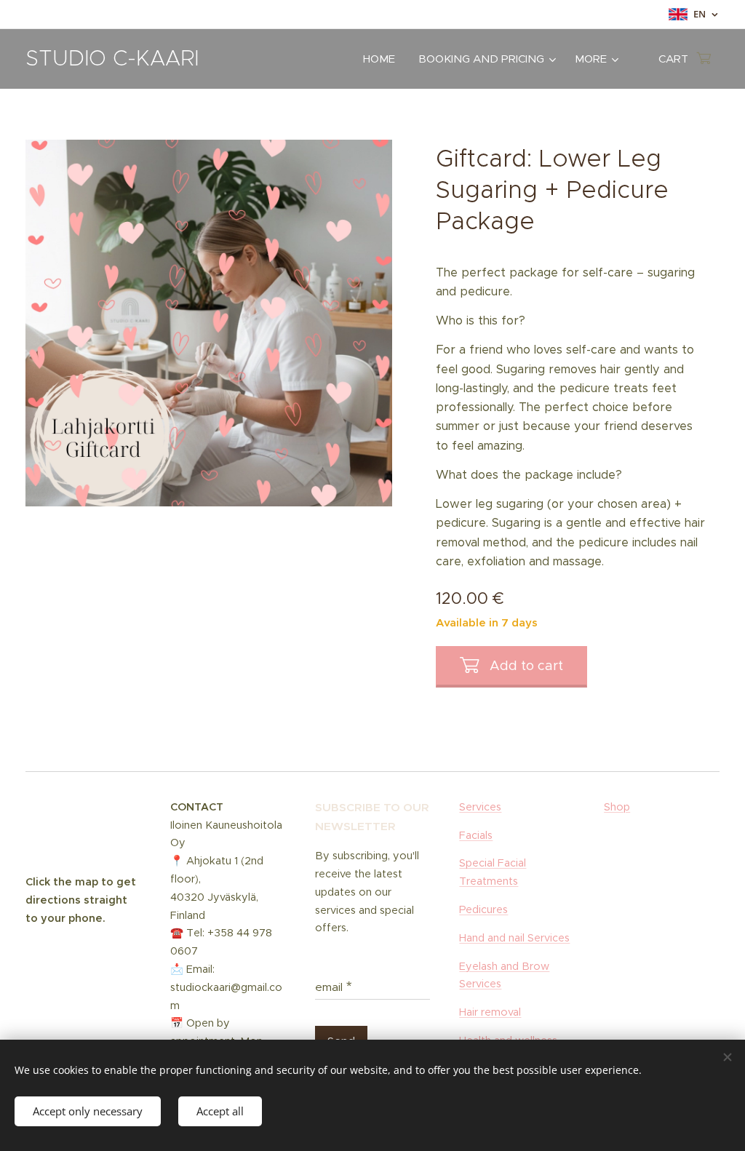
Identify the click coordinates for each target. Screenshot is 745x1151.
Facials (476, 835)
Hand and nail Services (514, 937)
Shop (617, 806)
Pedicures (483, 909)
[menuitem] (383, 59)
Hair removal (490, 1012)
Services (480, 806)
